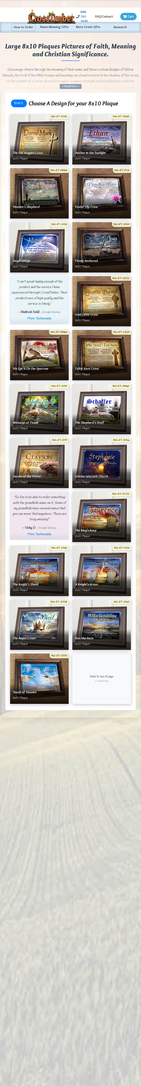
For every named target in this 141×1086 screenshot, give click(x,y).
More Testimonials (39, 318)
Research (120, 27)
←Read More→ (70, 86)
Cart (131, 16)
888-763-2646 (84, 16)
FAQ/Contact (104, 16)
